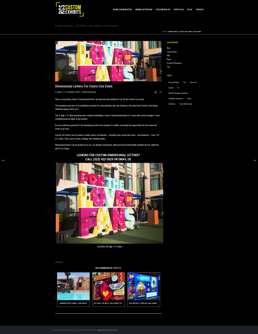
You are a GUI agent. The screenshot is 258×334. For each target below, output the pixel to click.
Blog (189, 9)
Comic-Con (73, 109)
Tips (168, 67)
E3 (178, 88)
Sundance (172, 104)
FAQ (168, 55)
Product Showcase (89, 92)
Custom (171, 88)
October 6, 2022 (74, 92)
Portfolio (179, 9)
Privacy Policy (112, 330)
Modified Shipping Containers (178, 93)
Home (164, 31)
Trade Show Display (185, 104)
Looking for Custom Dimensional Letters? (108, 155)
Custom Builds (163, 9)
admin (59, 92)
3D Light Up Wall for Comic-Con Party (109, 303)
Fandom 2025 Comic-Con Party (73, 303)
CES (184, 82)
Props (189, 99)
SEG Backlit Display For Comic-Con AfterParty (144, 303)
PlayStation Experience (176, 99)
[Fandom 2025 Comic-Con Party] (73, 286)
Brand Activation (143, 9)
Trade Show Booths (122, 9)
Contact (200, 9)
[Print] (156, 92)
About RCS (101, 330)
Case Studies (172, 52)
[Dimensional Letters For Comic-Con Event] (108, 61)
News (169, 59)
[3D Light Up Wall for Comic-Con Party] (108, 286)
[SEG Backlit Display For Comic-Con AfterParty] (144, 286)
